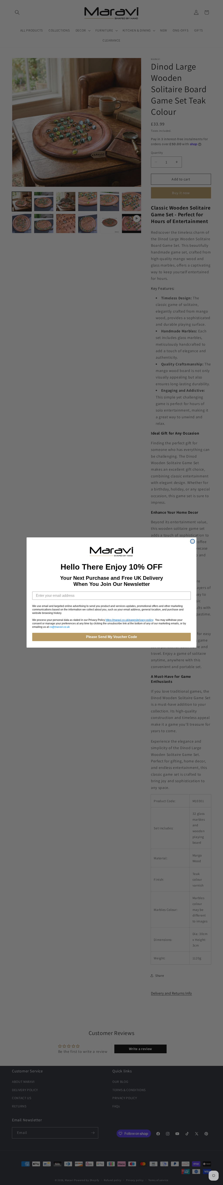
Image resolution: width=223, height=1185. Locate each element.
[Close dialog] (192, 541)
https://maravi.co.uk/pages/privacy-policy (129, 620)
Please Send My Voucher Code (111, 637)
